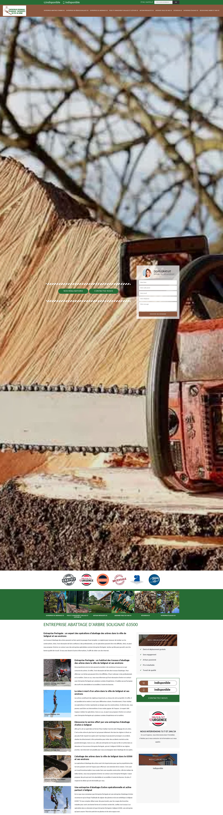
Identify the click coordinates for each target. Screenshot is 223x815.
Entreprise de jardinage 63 (99, 10)
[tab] (111, 326)
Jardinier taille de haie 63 (163, 10)
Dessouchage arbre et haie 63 (209, 10)
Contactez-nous (103, 291)
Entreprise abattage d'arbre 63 (54, 10)
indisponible (53, 2)
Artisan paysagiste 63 (147, 10)
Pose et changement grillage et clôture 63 (123, 10)
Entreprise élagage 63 (191, 10)
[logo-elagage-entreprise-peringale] (14, 11)
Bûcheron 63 (178, 10)
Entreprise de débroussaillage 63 (77, 10)
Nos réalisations (73, 291)
